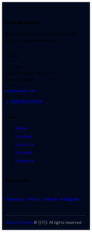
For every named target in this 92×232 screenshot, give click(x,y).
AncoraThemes (19, 222)
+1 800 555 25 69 (24, 101)
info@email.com (20, 90)
